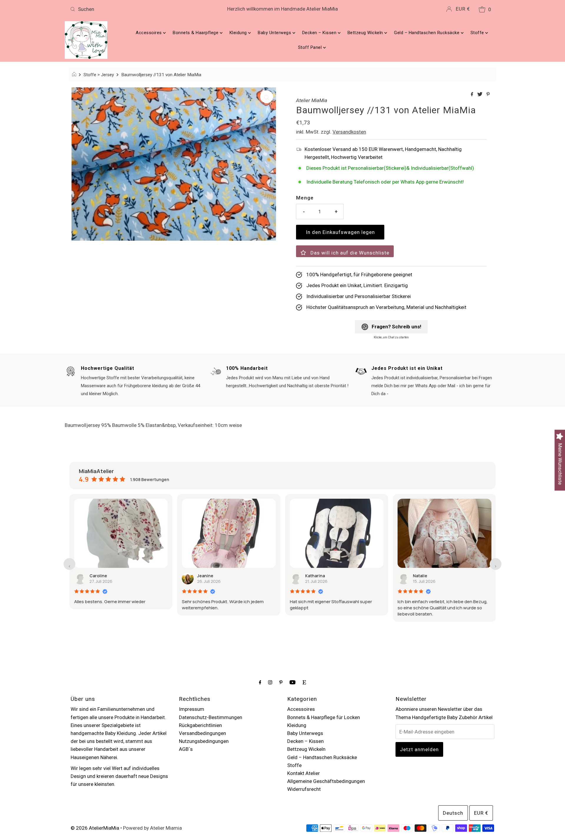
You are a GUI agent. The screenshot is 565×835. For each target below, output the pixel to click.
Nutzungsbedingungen (204, 741)
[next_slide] (495, 564)
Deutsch (453, 813)
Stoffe (478, 32)
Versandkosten (349, 132)
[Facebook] (260, 682)
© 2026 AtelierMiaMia (95, 828)
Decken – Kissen (320, 32)
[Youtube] (292, 682)
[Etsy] (304, 682)
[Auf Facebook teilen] (472, 94)
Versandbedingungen (202, 733)
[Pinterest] (280, 682)
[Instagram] (270, 682)
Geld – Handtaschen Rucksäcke (427, 32)
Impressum (191, 709)
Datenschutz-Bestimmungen (210, 717)
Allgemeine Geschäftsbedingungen (326, 781)
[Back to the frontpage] (75, 74)
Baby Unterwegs (275, 32)
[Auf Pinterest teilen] (488, 94)
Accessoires (149, 32)
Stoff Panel (310, 47)
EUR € (463, 9)
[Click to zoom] (266, 96)
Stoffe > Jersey (99, 74)
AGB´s (186, 749)
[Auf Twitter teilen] (480, 94)
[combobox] (138, 9)
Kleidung (239, 32)
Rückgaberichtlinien (200, 725)
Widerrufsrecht (304, 789)
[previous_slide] (69, 564)
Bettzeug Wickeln (366, 32)
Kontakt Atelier (303, 773)
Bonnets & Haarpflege (196, 32)
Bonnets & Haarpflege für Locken (323, 717)
